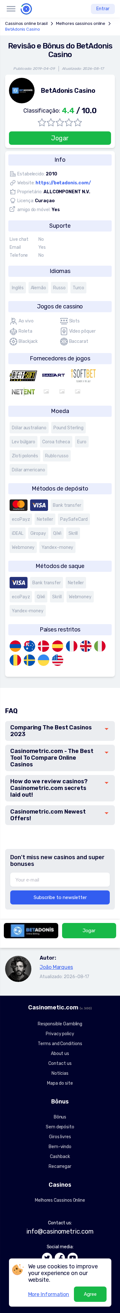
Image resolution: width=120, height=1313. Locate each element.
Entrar (102, 8)
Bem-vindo (60, 1146)
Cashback (60, 1156)
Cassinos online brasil (26, 23)
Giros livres (60, 1137)
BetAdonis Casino (22, 29)
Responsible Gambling (60, 1024)
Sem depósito (60, 1127)
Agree (90, 1294)
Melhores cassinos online (80, 23)
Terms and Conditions (60, 1043)
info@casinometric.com (60, 1231)
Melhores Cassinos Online (60, 1200)
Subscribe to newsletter (60, 897)
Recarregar (60, 1166)
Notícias (60, 1073)
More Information (48, 1294)
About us (60, 1053)
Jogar (60, 138)
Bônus (60, 1117)
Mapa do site (60, 1083)
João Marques (56, 967)
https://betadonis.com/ (63, 183)
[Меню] (11, 9)
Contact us (59, 1063)
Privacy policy (60, 1033)
